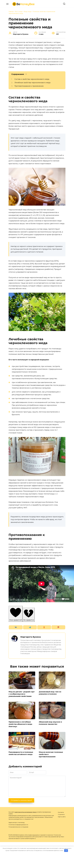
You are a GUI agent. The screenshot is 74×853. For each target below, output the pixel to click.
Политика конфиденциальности (18, 824)
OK (66, 850)
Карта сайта (61, 816)
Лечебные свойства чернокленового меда (32, 83)
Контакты (61, 812)
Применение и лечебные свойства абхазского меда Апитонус (20, 724)
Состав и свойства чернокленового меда (31, 79)
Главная (11, 11)
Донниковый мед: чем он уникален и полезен (50, 693)
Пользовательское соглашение (18, 827)
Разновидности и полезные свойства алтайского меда (21, 753)
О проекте (61, 814)
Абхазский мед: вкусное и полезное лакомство (50, 723)
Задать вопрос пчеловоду (17, 822)
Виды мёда (27, 11)
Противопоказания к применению (29, 86)
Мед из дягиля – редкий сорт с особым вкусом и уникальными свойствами (22, 694)
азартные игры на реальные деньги (26, 812)
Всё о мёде (18, 11)
